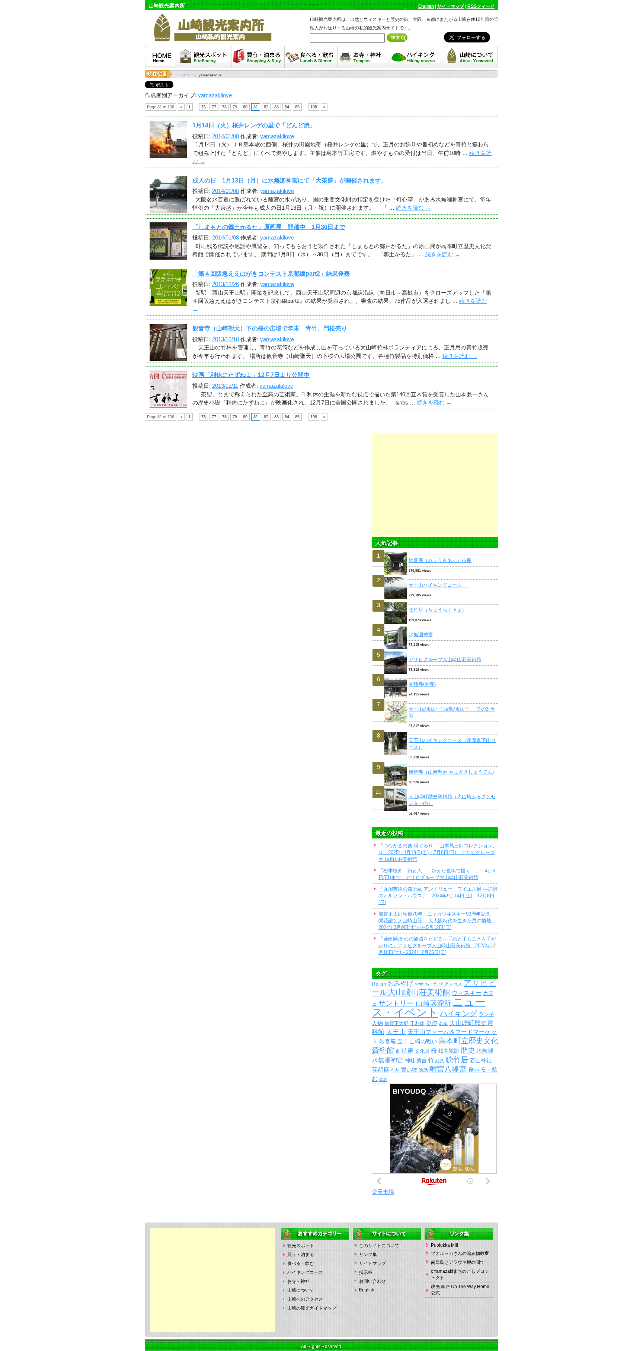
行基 (395, 1070)
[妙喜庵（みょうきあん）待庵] (435, 552)
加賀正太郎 (396, 1023)
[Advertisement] (435, 485)
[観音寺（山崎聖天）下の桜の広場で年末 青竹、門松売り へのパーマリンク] (168, 356)
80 (245, 107)
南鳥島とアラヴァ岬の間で (457, 1262)
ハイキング (458, 1013)
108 (313, 107)
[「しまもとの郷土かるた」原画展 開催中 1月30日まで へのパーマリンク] (168, 255)
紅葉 (439, 1060)
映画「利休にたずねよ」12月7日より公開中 (251, 375)
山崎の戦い (423, 1041)
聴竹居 (457, 1060)
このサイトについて (379, 1245)
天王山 (396, 1032)
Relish (379, 984)
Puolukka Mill (444, 1245)
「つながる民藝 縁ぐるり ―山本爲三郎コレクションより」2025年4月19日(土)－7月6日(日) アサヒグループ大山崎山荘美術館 (438, 852)
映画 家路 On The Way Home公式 (460, 1289)
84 (287, 107)
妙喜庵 (387, 1041)
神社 (410, 1060)
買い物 (409, 1070)
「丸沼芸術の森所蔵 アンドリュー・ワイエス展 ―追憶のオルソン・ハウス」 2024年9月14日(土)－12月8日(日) (438, 895)
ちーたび (434, 983)
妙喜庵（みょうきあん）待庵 (440, 560)
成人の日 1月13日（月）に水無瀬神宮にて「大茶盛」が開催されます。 (289, 180)
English (426, 6)
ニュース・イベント (429, 1007)
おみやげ (400, 983)
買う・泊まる (300, 1254)
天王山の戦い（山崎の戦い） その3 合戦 (452, 712)
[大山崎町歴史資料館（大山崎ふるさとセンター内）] (435, 788)
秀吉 (421, 1060)
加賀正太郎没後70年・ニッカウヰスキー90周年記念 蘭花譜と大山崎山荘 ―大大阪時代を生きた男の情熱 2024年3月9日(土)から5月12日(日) (437, 920)
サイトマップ (450, 6)
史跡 (431, 1023)
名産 (443, 1023)
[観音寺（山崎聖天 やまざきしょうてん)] (435, 764)
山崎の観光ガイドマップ (311, 1308)
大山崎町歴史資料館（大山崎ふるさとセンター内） (452, 800)
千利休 (417, 1023)
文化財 (422, 1051)
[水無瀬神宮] (435, 626)
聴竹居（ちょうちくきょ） (438, 610)
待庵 (407, 1050)
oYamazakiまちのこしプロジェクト (460, 1274)
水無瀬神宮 (421, 634)
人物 (377, 1023)
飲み (383, 1079)
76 (203, 107)
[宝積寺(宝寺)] (435, 676)
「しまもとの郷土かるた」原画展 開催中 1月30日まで (268, 227)
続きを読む (413, 207)
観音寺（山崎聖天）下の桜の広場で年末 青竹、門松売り (269, 328)
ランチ (486, 1014)
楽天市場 (383, 1192)
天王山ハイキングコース (438, 585)
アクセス (453, 983)
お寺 (419, 983)
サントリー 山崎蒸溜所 (414, 1003)
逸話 (423, 1070)
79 (235, 107)
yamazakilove (215, 95)
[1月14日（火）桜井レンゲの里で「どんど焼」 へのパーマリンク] (168, 153)
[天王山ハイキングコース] (435, 577)
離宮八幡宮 (448, 1069)
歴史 (468, 1050)
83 (276, 107)
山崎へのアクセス (305, 1299)
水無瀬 (484, 1051)
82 (266, 107)
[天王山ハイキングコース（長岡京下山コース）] (435, 732)
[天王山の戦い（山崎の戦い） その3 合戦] (435, 701)
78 (224, 107)
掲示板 (365, 1272)
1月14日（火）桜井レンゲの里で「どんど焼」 (254, 125)
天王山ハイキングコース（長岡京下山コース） (452, 744)
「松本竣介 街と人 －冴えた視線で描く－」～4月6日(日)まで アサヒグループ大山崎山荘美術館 (436, 874)
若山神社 (481, 1060)
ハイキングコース (305, 1272)
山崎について (300, 1290)
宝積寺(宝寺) (422, 684)
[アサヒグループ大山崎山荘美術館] (435, 651)
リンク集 (368, 1254)
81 (255, 107)
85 (297, 107)
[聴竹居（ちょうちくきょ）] (435, 602)
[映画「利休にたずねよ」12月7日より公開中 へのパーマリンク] (168, 403)
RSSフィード (481, 6)
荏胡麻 (381, 1069)
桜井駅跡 (448, 1051)
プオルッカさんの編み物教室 (460, 1253)
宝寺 (402, 1041)
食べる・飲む (300, 1263)
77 (214, 107)
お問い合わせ (372, 1281)
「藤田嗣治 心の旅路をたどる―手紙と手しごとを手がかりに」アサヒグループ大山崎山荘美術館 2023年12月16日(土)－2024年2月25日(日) (437, 945)
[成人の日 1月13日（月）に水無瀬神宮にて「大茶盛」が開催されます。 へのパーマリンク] (168, 208)
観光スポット (300, 1245)
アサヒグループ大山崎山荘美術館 (445, 659)
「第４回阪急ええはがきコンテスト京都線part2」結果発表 (271, 273)
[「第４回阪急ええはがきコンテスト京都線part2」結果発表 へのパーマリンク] (168, 301)
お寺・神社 (298, 1281)
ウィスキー (467, 992)
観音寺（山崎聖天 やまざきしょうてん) (451, 772)
